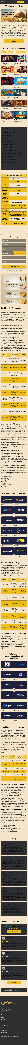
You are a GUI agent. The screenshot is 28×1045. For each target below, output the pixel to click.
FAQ (3, 165)
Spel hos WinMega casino (8, 141)
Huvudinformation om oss (8, 135)
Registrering (5, 138)
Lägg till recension (14, 931)
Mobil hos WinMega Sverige (9, 156)
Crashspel (18, 52)
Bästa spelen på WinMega (8, 132)
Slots (24, 52)
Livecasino (10, 52)
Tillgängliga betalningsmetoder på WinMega (12, 153)
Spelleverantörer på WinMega (9, 144)
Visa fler (14, 982)
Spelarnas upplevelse (7, 168)
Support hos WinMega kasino (9, 162)
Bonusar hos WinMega (7, 147)
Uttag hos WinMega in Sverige (9, 150)
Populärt (3, 52)
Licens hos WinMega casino (9, 159)
